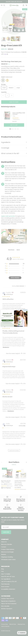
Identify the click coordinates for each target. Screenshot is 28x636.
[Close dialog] (26, 310)
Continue (7, 320)
